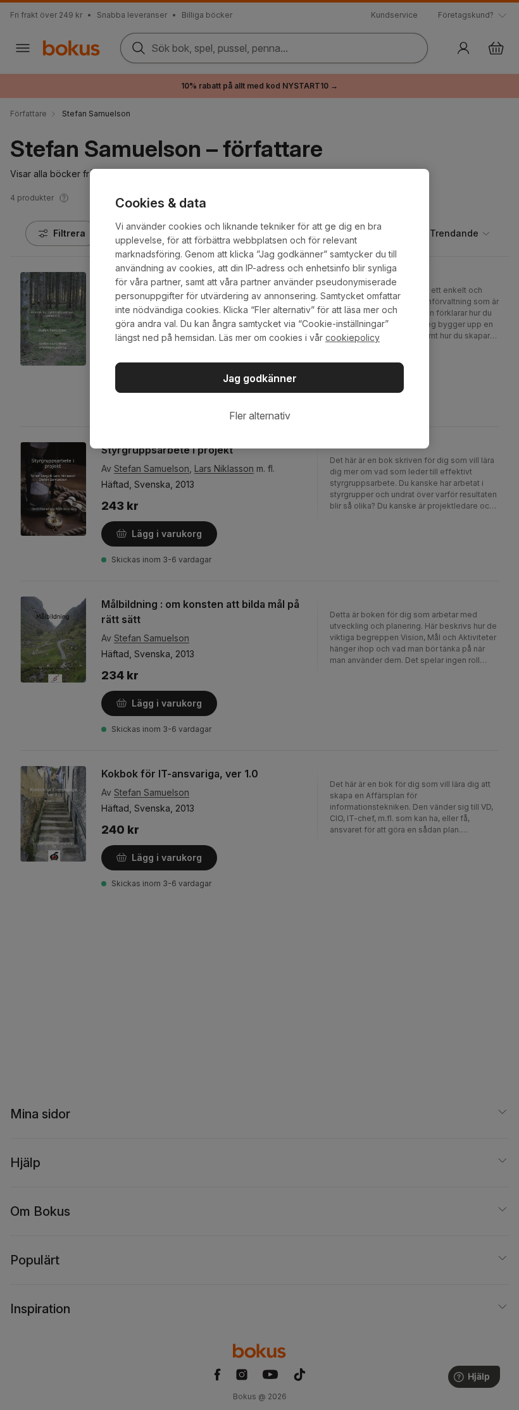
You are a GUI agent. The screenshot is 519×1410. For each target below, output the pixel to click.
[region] (259, 308)
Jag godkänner (260, 378)
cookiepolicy (352, 337)
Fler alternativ (260, 415)
